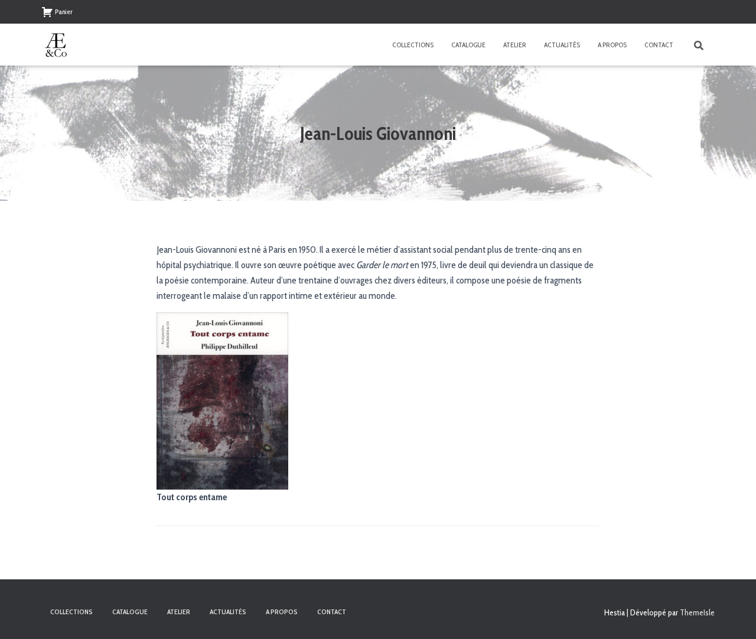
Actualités (562, 44)
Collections (413, 44)
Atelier (514, 44)
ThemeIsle (697, 612)
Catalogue (468, 44)
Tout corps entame (192, 497)
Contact (658, 44)
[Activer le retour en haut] (733, 615)
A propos (612, 44)
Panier (64, 11)
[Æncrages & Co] (56, 45)
